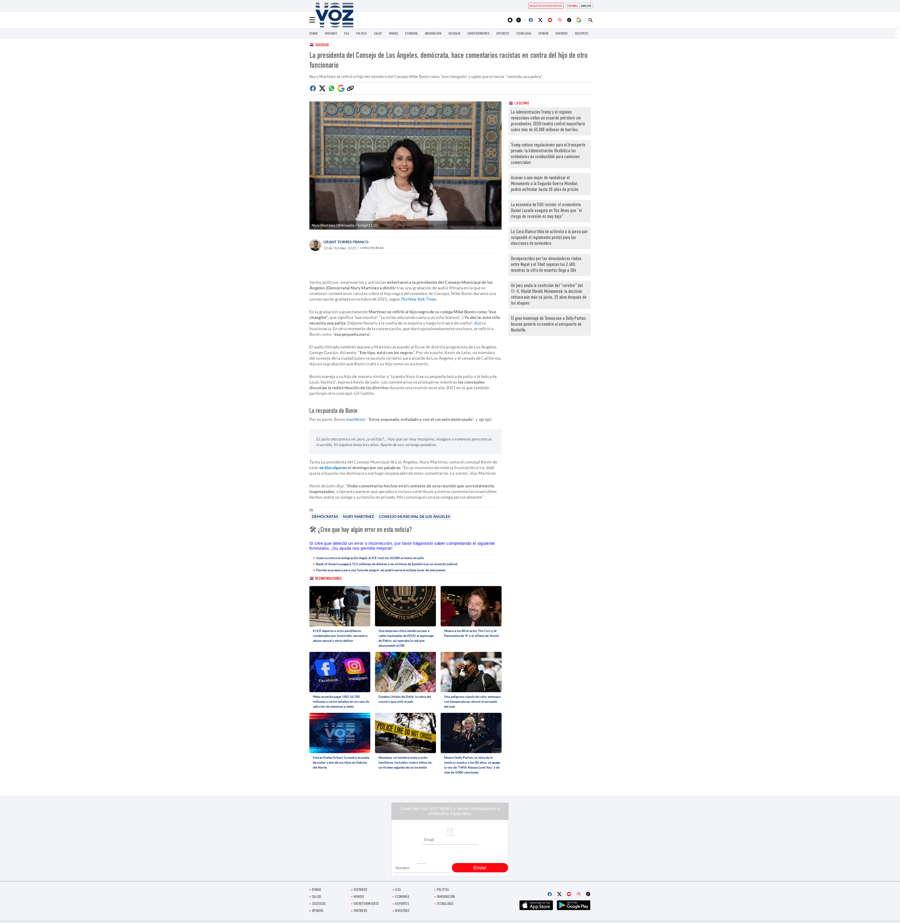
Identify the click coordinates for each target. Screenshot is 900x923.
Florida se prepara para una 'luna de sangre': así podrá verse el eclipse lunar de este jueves (380, 570)
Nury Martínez (358, 516)
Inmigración (433, 34)
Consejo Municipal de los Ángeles (414, 516)
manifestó (355, 419)
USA (346, 34)
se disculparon (333, 467)
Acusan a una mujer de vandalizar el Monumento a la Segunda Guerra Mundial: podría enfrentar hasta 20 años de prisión (544, 184)
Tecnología (523, 34)
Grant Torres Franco (346, 241)
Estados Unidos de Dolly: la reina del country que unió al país (405, 699)
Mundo (393, 34)
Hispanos (331, 34)
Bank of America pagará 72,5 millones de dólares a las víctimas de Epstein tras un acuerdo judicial (387, 564)
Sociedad (454, 34)
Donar (313, 34)
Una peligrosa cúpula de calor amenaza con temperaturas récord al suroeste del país (472, 701)
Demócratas (325, 516)
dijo (477, 322)
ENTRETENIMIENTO (478, 34)
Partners (561, 34)
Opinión (543, 34)
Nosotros (581, 34)
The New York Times (418, 299)
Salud (378, 34)
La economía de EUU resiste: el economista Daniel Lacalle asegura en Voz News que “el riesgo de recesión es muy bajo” (546, 211)
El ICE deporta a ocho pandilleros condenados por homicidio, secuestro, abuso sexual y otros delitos (340, 636)
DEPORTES (502, 34)
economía (411, 34)
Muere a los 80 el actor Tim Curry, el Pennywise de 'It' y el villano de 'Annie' (471, 633)
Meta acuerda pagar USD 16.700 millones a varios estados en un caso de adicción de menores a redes (341, 701)
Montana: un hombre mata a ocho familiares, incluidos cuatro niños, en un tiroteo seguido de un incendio (405, 762)
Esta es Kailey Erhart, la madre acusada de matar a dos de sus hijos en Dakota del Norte (341, 762)
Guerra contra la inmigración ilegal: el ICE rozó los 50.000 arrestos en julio (370, 558)
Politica (361, 34)
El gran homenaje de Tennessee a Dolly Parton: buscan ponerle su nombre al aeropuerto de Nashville (548, 324)
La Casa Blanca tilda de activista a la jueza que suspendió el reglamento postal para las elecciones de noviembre (549, 238)
